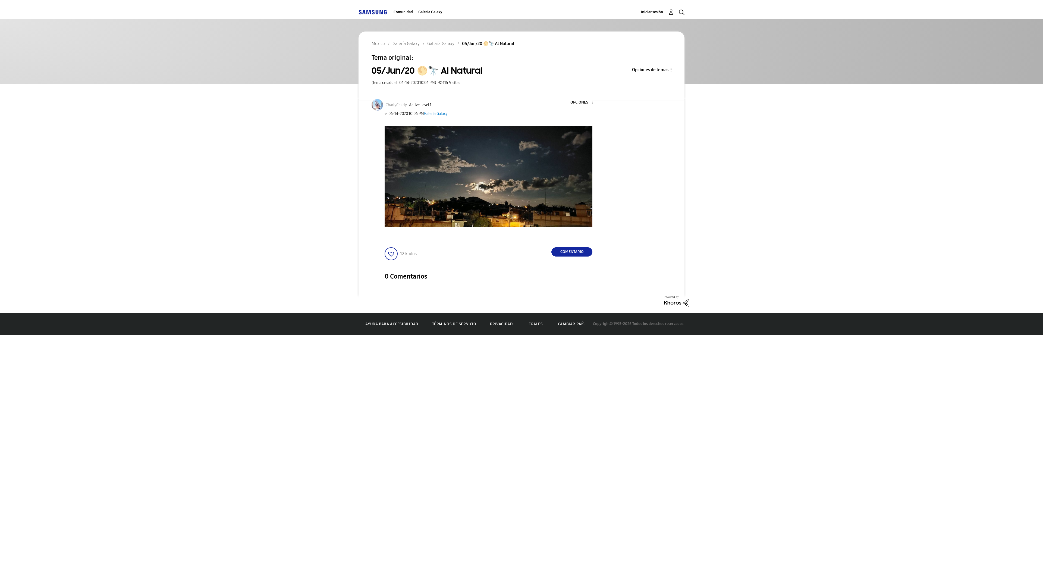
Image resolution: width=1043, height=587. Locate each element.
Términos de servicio (454, 324)
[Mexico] (373, 12)
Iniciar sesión (652, 12)
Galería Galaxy (430, 12)
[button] (583, 102)
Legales (534, 324)
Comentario (572, 251)
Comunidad (403, 12)
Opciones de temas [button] (650, 69)
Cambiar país (571, 324)
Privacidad (501, 324)
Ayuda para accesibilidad (391, 324)
